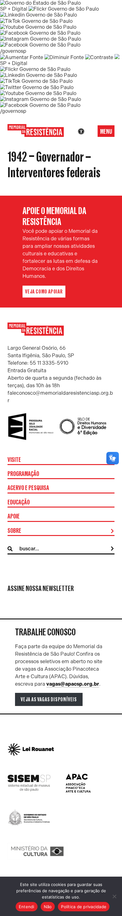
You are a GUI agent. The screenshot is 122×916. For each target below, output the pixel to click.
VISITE (14, 460)
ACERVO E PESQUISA (28, 488)
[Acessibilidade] (81, 131)
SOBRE (14, 531)
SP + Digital (13, 9)
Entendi (26, 906)
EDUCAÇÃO (19, 502)
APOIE (14, 517)
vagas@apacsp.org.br (72, 684)
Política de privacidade (83, 906)
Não (48, 906)
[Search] (112, 548)
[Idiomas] (90, 131)
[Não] (114, 896)
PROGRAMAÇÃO (23, 474)
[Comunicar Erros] (116, 57)
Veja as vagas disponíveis (49, 699)
